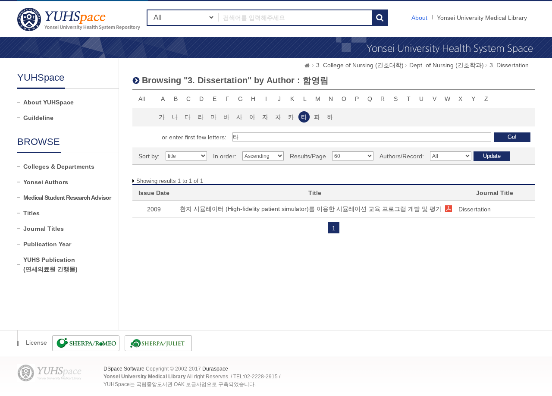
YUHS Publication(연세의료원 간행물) (50, 264)
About (419, 17)
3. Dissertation (509, 65)
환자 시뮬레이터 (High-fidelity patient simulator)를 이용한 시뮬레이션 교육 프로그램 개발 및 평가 (311, 208)
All (141, 98)
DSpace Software (124, 369)
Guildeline (38, 117)
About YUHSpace (48, 102)
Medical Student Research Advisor (67, 197)
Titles (31, 213)
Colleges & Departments (58, 166)
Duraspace (215, 369)
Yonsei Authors (45, 182)
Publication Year (47, 244)
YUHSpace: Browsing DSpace (79, 19)
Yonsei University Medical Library (482, 17)
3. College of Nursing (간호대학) (360, 65)
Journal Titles (43, 228)
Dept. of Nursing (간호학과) (446, 65)
